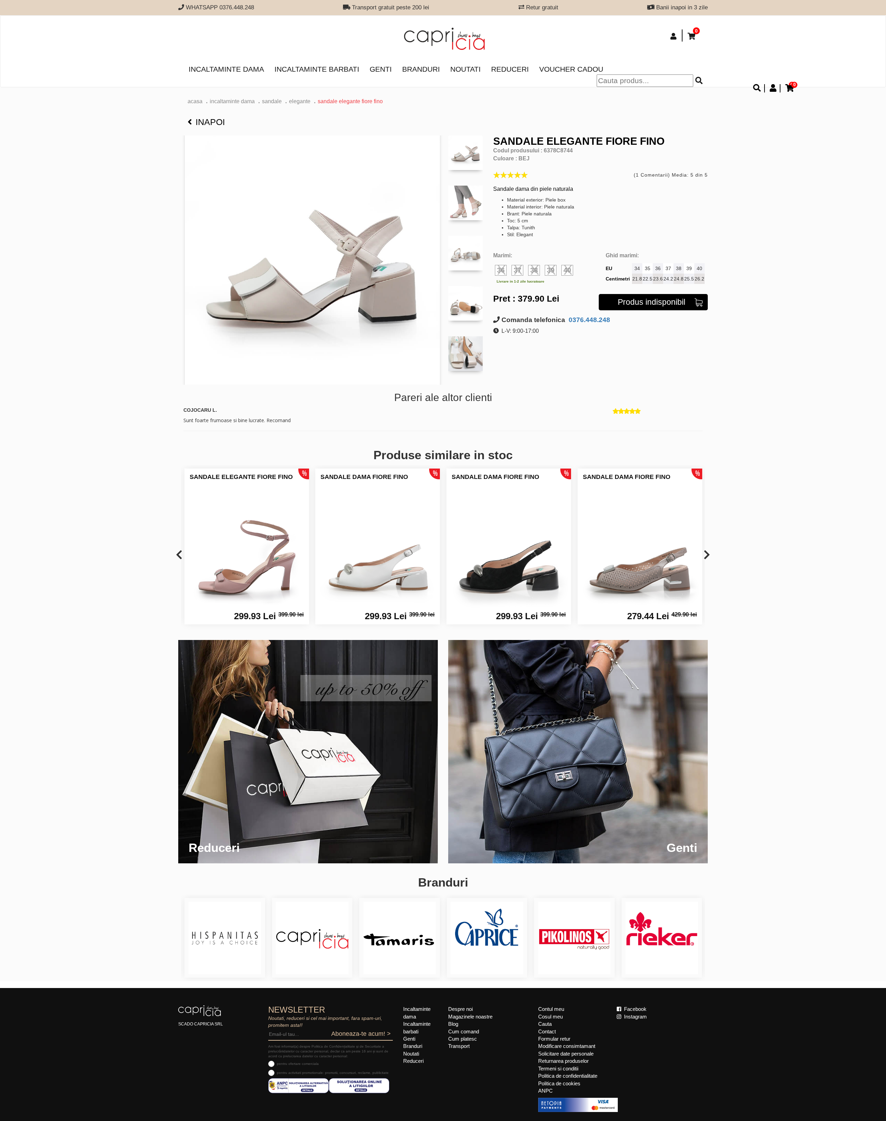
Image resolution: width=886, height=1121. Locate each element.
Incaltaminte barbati (316, 69)
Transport (459, 1046)
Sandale (272, 101)
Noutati (465, 69)
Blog (453, 1024)
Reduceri (510, 69)
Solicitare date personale (566, 1054)
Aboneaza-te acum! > (361, 1033)
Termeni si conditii (558, 1068)
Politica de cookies (559, 1083)
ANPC (545, 1091)
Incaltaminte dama (226, 69)
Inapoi (210, 122)
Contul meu (551, 1009)
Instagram (635, 1017)
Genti (381, 69)
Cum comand (463, 1031)
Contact (547, 1031)
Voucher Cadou (571, 69)
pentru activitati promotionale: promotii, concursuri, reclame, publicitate (333, 1073)
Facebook (635, 1009)
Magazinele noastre (470, 1017)
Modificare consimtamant (566, 1046)
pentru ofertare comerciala (298, 1064)
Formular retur (554, 1039)
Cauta (545, 1024)
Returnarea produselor (563, 1061)
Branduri (421, 69)
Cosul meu (550, 1017)
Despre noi (460, 1009)
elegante (299, 101)
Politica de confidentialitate (567, 1076)
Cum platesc (462, 1039)
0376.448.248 (588, 319)
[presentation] (179, 555)
